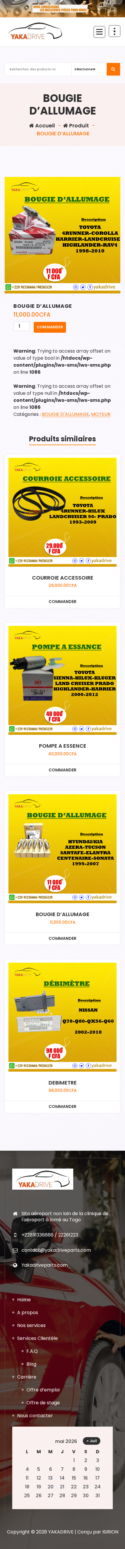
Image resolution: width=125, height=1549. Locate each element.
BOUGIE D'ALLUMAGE (65, 414)
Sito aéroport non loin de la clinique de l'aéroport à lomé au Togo (65, 1216)
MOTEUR (100, 414)
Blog (31, 1364)
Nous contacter (35, 1415)
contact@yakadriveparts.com (56, 1250)
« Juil (92, 1440)
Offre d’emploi (43, 1389)
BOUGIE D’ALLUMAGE (63, 914)
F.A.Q (32, 1351)
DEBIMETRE (63, 1083)
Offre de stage (43, 1402)
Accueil (44, 125)
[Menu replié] (99, 32)
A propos (27, 1312)
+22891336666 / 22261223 (50, 1235)
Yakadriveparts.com (45, 1265)
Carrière (26, 1377)
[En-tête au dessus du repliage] (114, 31)
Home (24, 1299)
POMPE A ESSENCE (62, 746)
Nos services (31, 1325)
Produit (78, 125)
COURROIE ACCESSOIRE (62, 578)
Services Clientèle (37, 1338)
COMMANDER (50, 327)
